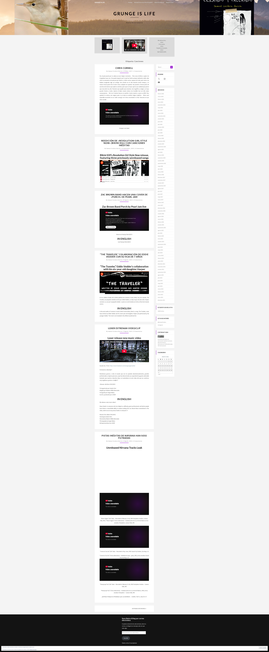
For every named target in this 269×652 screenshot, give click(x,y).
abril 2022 (160, 110)
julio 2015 (160, 233)
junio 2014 (160, 247)
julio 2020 (160, 130)
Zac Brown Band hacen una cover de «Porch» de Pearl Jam (124, 195)
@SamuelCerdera (162, 322)
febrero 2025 (161, 93)
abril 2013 (160, 286)
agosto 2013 (161, 275)
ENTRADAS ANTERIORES (138, 608)
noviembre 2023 (161, 105)
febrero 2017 (161, 202)
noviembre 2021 (161, 116)
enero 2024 (160, 102)
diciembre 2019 (161, 141)
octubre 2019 (161, 144)
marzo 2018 (160, 172)
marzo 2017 (160, 199)
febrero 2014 (161, 258)
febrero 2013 (161, 291)
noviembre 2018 (161, 158)
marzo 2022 (160, 113)
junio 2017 (160, 194)
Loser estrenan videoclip (124, 328)
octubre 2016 (161, 213)
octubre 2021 (161, 119)
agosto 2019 (161, 149)
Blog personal (169, 2)
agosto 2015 (161, 230)
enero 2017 (160, 205)
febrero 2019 (161, 155)
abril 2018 (160, 169)
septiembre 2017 (162, 185)
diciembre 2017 (161, 177)
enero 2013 (160, 294)
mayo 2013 (160, 283)
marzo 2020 (160, 135)
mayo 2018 (160, 166)
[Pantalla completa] (143, 50)
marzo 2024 (160, 96)
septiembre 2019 (162, 146)
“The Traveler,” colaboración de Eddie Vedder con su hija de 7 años (124, 255)
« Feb (159, 374)
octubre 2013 (161, 269)
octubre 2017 (161, 183)
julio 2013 (160, 277)
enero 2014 (160, 261)
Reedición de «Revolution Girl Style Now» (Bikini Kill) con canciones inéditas (124, 143)
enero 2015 (160, 238)
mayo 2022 (160, 107)
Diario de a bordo (159, 2)
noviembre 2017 (161, 180)
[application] (134, 45)
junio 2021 (160, 121)
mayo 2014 (160, 250)
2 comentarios (137, 71)
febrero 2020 (161, 138)
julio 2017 (160, 191)
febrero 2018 (161, 174)
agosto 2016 (161, 216)
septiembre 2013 (162, 272)
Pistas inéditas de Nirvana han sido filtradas (124, 436)
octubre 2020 (161, 127)
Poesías (130, 2)
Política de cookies (33, 649)
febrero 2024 (161, 99)
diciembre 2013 (161, 264)
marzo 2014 (160, 255)
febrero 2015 (161, 236)
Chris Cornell (124, 68)
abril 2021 (160, 124)
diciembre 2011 (161, 300)
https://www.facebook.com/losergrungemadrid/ (122, 366)
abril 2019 (160, 152)
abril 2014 (160, 252)
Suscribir (126, 638)
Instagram (160, 325)
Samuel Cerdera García (115, 71)
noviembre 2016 (161, 211)
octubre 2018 (161, 160)
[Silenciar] (141, 50)
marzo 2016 (160, 219)
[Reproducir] (126, 50)
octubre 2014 (161, 241)
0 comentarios (139, 148)
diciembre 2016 (161, 208)
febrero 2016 (161, 222)
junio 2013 (160, 280)
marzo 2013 (160, 289)
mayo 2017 (160, 197)
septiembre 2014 (162, 244)
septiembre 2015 (162, 227)
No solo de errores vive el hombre (143, 2)
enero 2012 (160, 297)
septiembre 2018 (162, 163)
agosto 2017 (161, 188)
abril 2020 (160, 132)
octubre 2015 (161, 225)
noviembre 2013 (161, 266)
